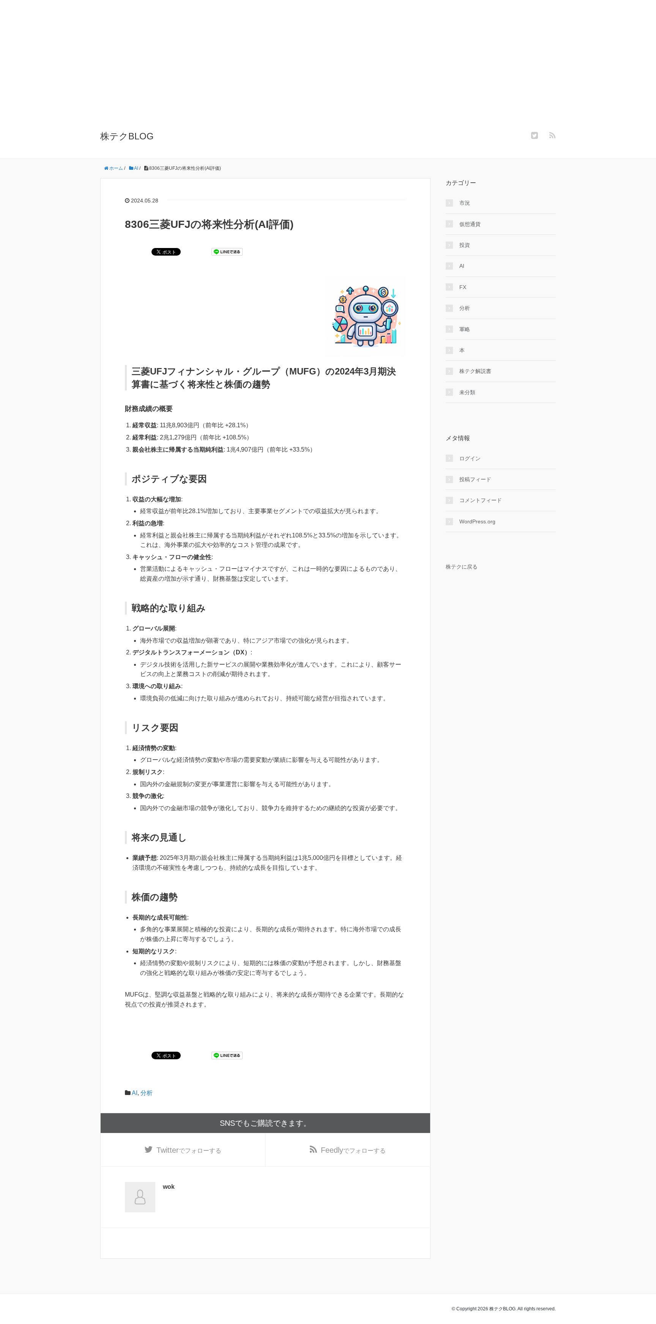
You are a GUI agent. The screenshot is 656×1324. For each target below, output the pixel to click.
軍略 (464, 329)
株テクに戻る (462, 567)
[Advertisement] (328, 70)
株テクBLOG (127, 136)
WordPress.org (477, 521)
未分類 (467, 392)
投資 (464, 245)
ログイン (470, 458)
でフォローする (188, 1150)
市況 (464, 203)
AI (134, 1093)
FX (462, 287)
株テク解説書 (475, 371)
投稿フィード (475, 479)
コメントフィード (480, 500)
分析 (146, 1093)
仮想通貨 (470, 224)
